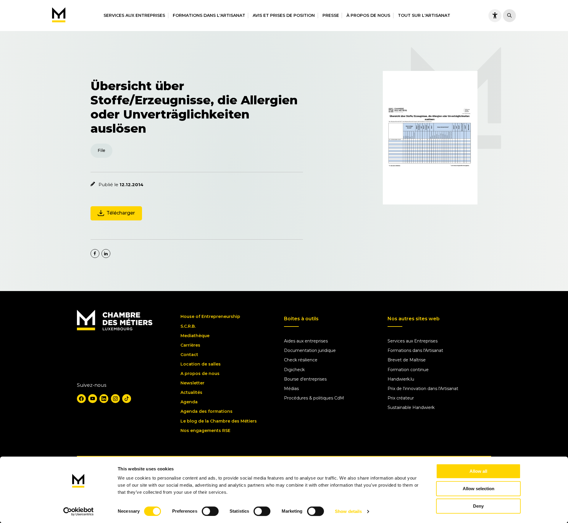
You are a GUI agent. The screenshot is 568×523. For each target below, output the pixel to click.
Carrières (190, 345)
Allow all (478, 471)
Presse (330, 15)
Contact (189, 354)
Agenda (189, 402)
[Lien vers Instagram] (115, 398)
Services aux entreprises (134, 15)
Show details (348, 511)
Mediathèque (194, 335)
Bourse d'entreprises (305, 379)
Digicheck (294, 369)
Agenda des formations (206, 411)
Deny (478, 506)
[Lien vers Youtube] (92, 398)
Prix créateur (401, 398)
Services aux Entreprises (413, 341)
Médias (291, 388)
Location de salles (200, 364)
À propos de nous (368, 15)
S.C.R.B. (188, 326)
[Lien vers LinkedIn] (103, 398)
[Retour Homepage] (58, 15)
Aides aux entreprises (306, 341)
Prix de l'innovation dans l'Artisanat (423, 388)
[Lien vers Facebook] (81, 398)
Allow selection (478, 488)
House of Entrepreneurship (210, 316)
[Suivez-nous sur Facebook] (95, 253)
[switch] (210, 511)
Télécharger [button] (120, 213)
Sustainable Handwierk (411, 407)
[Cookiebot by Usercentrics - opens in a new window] (78, 511)
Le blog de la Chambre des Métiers (218, 421)
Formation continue (408, 369)
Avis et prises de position (284, 15)
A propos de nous (200, 373)
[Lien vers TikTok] (126, 398)
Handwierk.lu (401, 379)
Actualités (191, 392)
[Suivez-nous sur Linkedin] (105, 253)
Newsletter (192, 383)
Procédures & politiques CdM (314, 398)
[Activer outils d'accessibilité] (494, 15)
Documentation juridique (310, 350)
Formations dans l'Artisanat (209, 15)
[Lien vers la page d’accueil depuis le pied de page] (114, 329)
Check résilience (300, 360)
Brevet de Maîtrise (407, 360)
